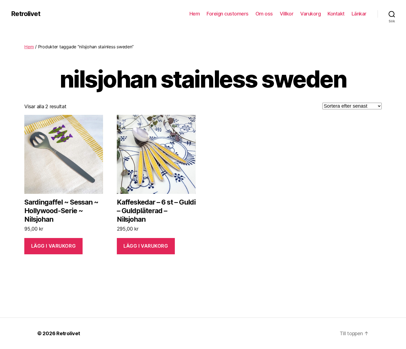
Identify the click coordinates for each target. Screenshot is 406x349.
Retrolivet (25, 13)
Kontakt (336, 14)
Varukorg (310, 14)
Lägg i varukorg (53, 246)
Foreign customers (228, 14)
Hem (194, 14)
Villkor (287, 14)
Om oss (264, 14)
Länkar (359, 14)
